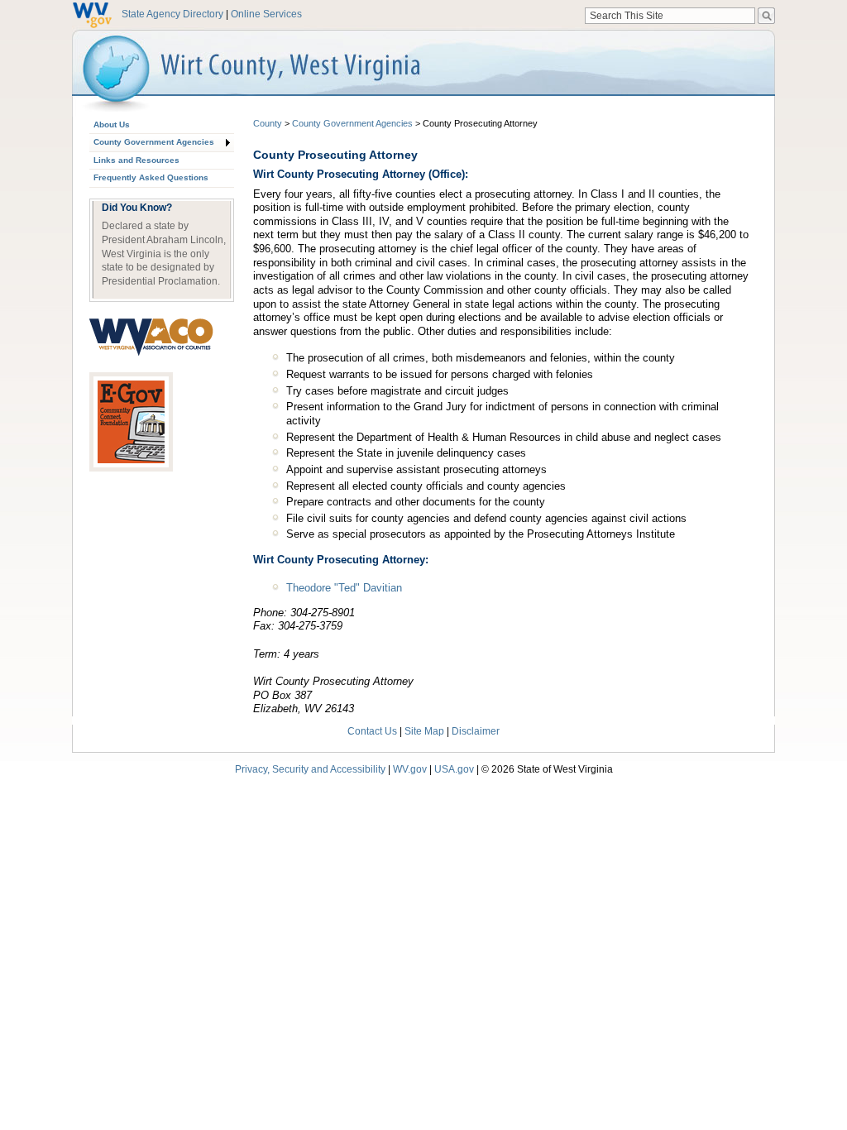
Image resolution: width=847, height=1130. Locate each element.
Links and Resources (136, 160)
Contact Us (372, 731)
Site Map (424, 731)
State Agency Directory (172, 14)
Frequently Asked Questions (150, 177)
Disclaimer (476, 731)
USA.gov (454, 769)
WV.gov (410, 769)
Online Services (266, 14)
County (267, 123)
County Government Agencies (153, 141)
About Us (111, 124)
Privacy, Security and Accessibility (310, 769)
